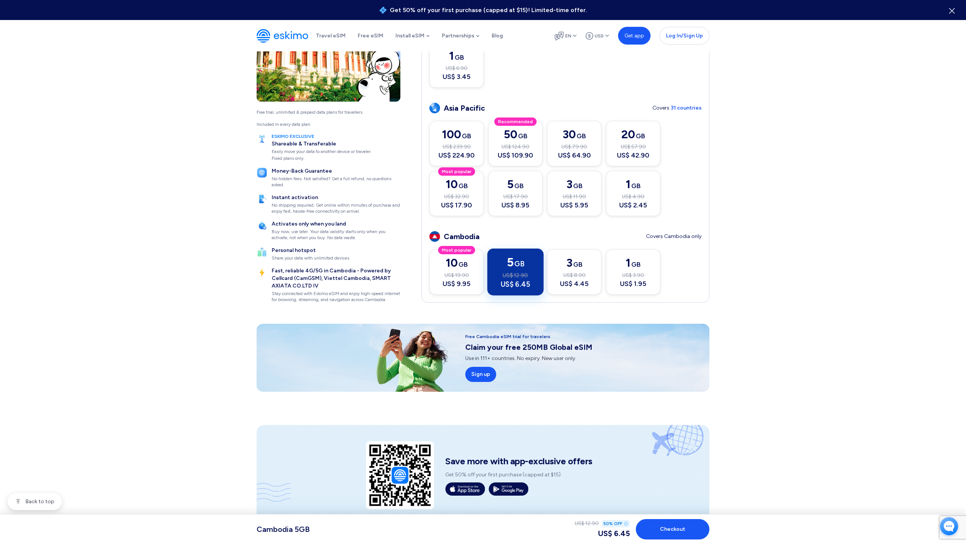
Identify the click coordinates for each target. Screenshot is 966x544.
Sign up (480, 374)
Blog (497, 35)
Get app (634, 35)
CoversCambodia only (673, 236)
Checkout (672, 529)
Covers (676, 108)
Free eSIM (370, 35)
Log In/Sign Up (684, 35)
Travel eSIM (331, 35)
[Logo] (282, 36)
